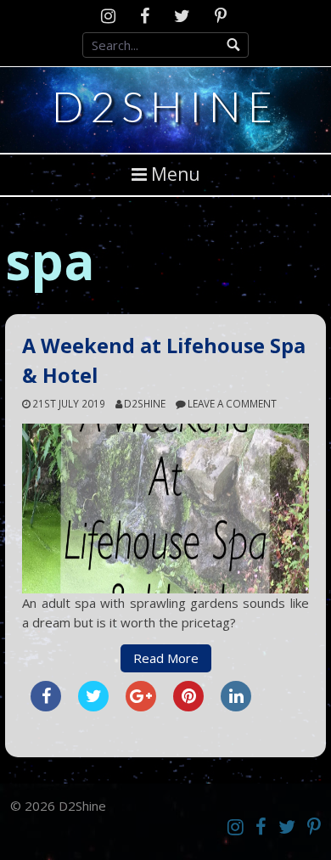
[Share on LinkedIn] (236, 706)
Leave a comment (232, 403)
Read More (166, 657)
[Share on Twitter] (93, 706)
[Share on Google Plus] (141, 706)
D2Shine (165, 106)
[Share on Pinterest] (188, 706)
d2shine (145, 403)
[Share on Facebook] (46, 706)
